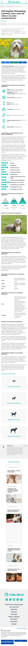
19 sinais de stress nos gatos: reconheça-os (13, 511)
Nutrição (14, 619)
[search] (25, 2)
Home (2, 6)
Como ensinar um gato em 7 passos (13, 471)
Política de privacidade (22, 628)
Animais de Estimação (10, 6)
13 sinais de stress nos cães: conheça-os (13, 570)
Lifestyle (14, 614)
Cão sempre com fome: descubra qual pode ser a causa (13, 550)
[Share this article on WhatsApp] (14, 62)
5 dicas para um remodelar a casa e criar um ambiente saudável (12, 490)
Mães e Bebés (14, 617)
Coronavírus (14, 607)
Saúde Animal (10, 545)
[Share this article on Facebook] (5, 62)
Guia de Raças (18, 6)
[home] (14, 2)
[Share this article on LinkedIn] (22, 62)
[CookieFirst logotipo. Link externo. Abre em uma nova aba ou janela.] (1, 629)
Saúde (14, 624)
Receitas (14, 621)
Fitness (14, 612)
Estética (14, 609)
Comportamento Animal (12, 467)
